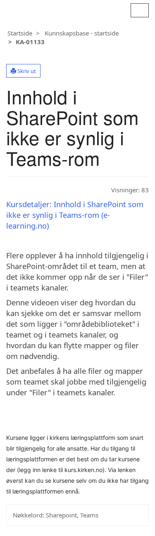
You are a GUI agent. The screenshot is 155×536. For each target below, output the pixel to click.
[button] (23, 71)
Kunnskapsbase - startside (82, 33)
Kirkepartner (42, 9)
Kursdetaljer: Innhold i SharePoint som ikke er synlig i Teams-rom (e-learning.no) (74, 215)
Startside (19, 33)
